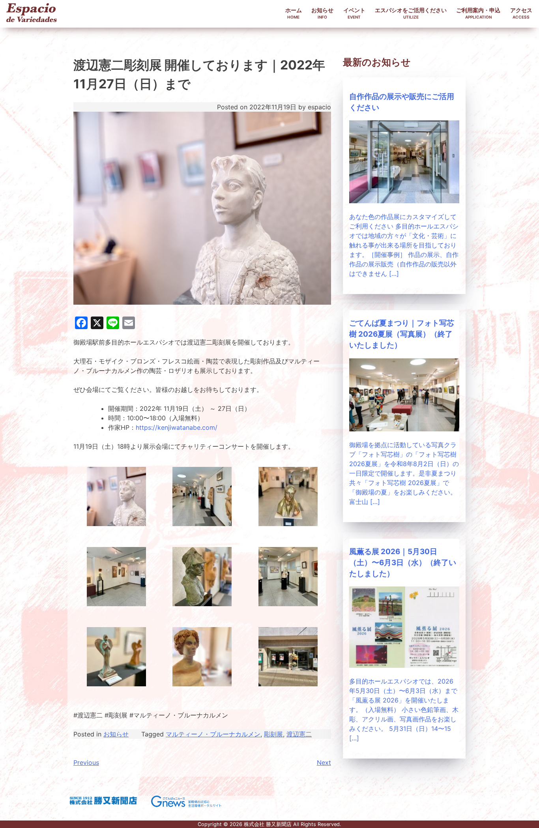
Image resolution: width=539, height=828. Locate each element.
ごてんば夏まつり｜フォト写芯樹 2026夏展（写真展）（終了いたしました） (401, 334)
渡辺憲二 (299, 734)
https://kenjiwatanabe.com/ (176, 427)
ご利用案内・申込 (478, 13)
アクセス (521, 13)
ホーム (293, 13)
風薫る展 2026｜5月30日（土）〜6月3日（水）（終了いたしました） (402, 562)
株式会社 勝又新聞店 (268, 824)
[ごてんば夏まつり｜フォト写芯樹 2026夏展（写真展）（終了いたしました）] (404, 429)
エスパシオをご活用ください (411, 13)
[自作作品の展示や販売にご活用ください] (404, 201)
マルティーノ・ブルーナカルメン (213, 734)
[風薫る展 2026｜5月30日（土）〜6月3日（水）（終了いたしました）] (404, 665)
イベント (354, 13)
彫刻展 (273, 734)
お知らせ (322, 13)
